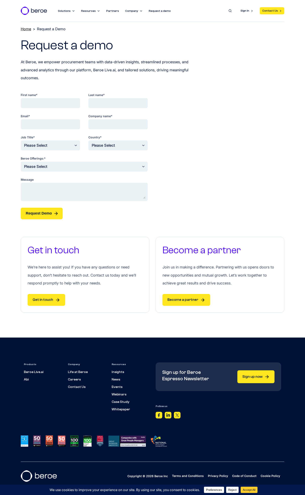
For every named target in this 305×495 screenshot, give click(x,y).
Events (117, 387)
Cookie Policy (270, 476)
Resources (88, 11)
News (116, 379)
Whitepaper (121, 409)
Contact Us (270, 10)
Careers (74, 379)
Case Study (120, 402)
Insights (118, 372)
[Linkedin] (168, 416)
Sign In (244, 10)
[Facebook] (159, 416)
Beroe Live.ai (33, 372)
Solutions (64, 11)
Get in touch (43, 299)
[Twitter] (177, 416)
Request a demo (160, 11)
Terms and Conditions (188, 476)
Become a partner (182, 299)
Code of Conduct (244, 476)
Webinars (119, 394)
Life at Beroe (78, 372)
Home (26, 29)
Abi (26, 379)
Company (131, 11)
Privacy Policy (218, 476)
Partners (112, 11)
